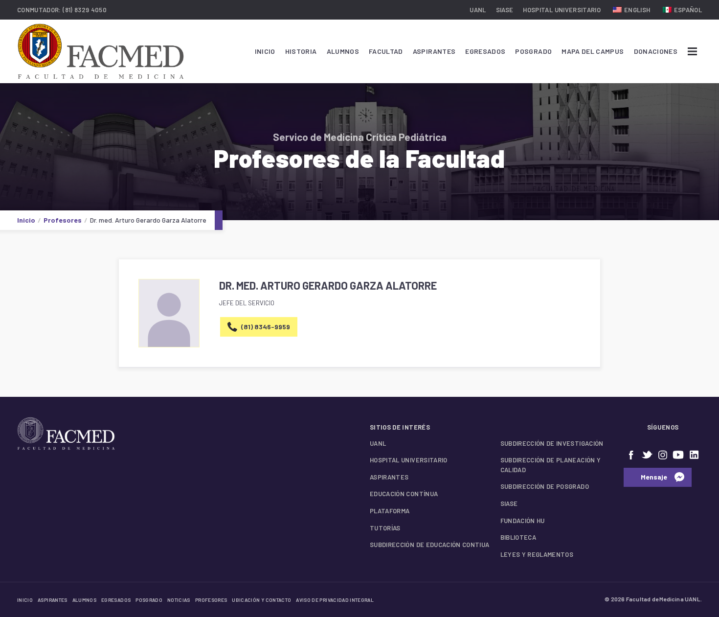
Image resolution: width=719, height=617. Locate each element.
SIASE (505, 10)
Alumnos (343, 51)
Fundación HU (522, 521)
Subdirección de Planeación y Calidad (550, 465)
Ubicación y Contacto (261, 600)
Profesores (63, 220)
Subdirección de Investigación (552, 443)
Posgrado (533, 51)
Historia (301, 51)
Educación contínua (404, 494)
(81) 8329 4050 (85, 10)
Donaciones (656, 51)
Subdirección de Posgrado (544, 486)
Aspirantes (434, 51)
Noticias (178, 600)
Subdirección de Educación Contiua (430, 544)
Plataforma (390, 511)
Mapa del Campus (593, 51)
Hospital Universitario (562, 10)
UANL (478, 10)
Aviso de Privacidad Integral (335, 600)
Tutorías (385, 528)
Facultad (386, 51)
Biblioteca (518, 537)
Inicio (265, 51)
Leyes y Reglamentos (537, 554)
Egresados (485, 51)
